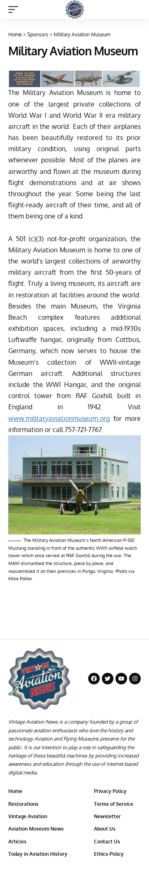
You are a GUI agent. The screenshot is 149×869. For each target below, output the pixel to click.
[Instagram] (135, 678)
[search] (135, 9)
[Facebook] (94, 678)
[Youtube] (121, 678)
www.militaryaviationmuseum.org (59, 418)
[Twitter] (107, 678)
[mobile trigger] (15, 9)
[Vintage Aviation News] (74, 9)
